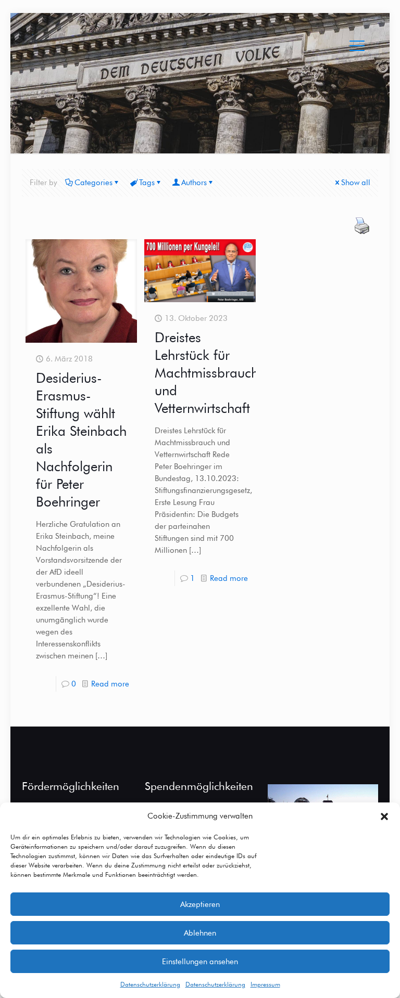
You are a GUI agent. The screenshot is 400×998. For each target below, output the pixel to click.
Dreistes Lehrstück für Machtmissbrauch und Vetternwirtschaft (206, 372)
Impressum (265, 984)
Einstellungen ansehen (200, 961)
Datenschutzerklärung (150, 984)
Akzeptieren (200, 904)
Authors (194, 182)
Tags (147, 182)
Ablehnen (200, 933)
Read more (110, 684)
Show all (355, 182)
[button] (384, 816)
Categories (93, 182)
